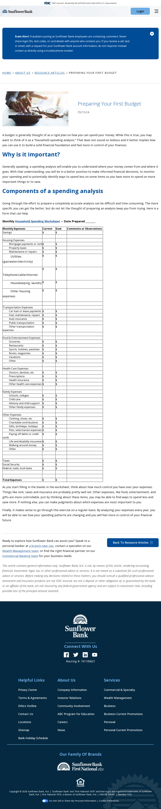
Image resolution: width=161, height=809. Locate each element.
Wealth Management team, (20, 551)
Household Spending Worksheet (37, 221)
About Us (23, 73)
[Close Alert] (152, 34)
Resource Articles (50, 73)
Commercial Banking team (20, 556)
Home (6, 73)
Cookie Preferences (109, 800)
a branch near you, (41, 546)
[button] (140, 11)
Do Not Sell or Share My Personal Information (72, 800)
